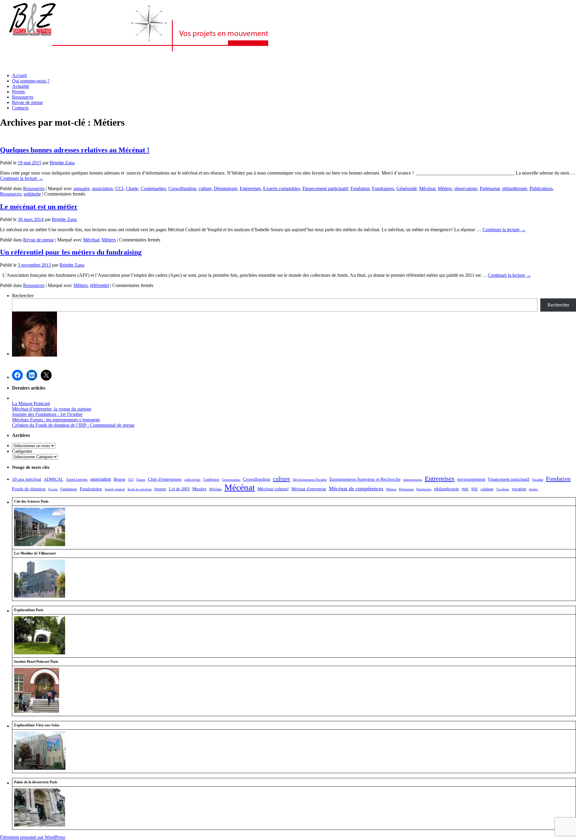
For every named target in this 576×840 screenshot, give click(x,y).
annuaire (82, 188)
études (533, 489)
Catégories (22, 451)
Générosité (406, 188)
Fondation (360, 188)
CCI (119, 188)
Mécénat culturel (273, 488)
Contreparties (153, 188)
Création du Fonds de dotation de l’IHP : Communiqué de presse (73, 425)
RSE (474, 489)
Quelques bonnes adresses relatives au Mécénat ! (74, 150)
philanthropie (514, 188)
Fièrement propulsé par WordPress (32, 837)
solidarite (32, 193)
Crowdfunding (182, 188)
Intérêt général (115, 489)
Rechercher (23, 295)
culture (205, 188)
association (102, 188)
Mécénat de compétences (356, 489)
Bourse (119, 479)
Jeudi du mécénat (140, 489)
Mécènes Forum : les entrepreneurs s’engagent (56, 419)
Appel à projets (77, 479)
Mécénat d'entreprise (308, 489)
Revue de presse (27, 102)
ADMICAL (53, 479)
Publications (541, 188)
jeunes (160, 488)
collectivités (192, 479)
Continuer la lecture (21, 178)
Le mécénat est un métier (39, 207)
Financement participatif (325, 188)
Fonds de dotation (29, 488)
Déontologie (225, 188)
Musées (199, 488)
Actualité (20, 86)
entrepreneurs (412, 479)
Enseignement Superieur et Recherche (364, 479)
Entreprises (250, 188)
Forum (53, 489)
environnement (471, 479)
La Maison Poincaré (31, 403)
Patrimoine (423, 489)
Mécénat (427, 188)
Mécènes (215, 489)
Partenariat (490, 188)
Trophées (502, 489)
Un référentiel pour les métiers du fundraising (71, 252)
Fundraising (91, 488)
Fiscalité (537, 479)
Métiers (445, 188)
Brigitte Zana (62, 162)
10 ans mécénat (26, 479)
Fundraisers (383, 188)
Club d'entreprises (165, 479)
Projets (18, 91)
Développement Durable (310, 479)
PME (465, 489)
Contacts (20, 107)
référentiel (99, 285)
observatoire (465, 188)
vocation (519, 489)
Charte (132, 188)
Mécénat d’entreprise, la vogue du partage (51, 408)
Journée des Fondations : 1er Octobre (47, 414)
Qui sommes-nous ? (31, 80)
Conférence (211, 479)
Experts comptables (281, 188)
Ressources (22, 97)
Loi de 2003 (179, 489)
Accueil (19, 75)
